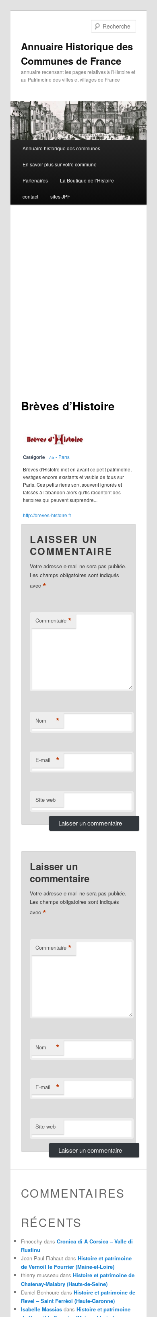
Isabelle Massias (41, 1309)
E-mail (47, 760)
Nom (47, 720)
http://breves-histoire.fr (47, 515)
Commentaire (53, 620)
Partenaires (35, 180)
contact (30, 196)
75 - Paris (59, 457)
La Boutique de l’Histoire (87, 180)
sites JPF (60, 196)
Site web (45, 799)
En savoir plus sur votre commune (60, 164)
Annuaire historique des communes (61, 148)
